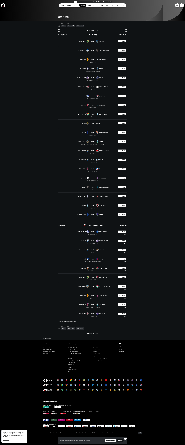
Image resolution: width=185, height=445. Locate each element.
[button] (177, 5)
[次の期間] (126, 30)
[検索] (182, 5)
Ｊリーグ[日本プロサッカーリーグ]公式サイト (56, 432)
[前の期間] (59, 30)
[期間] (59, 26)
